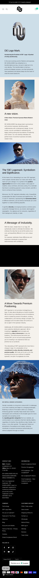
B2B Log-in (24, 525)
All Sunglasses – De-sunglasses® (27, 471)
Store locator (25, 509)
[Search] (7, 9)
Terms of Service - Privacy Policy (10, 530)
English (17, 559)
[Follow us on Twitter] (9, 547)
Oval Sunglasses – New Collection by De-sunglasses (28, 481)
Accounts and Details (8, 525)
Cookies (4, 534)
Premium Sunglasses (27, 467)
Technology (5, 506)
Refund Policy (25, 522)
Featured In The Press (8, 516)
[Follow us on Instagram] (13, 547)
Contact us (24, 516)
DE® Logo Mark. (7, 509)
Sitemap (23, 528)
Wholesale (24, 519)
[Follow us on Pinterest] (4, 552)
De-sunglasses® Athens (28, 475)
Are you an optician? (8, 512)
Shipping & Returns (27, 512)
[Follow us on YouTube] (9, 552)
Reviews (23, 532)
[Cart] (36, 9)
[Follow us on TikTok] (13, 552)
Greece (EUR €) (7, 559)
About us (5, 519)
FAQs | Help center (27, 506)
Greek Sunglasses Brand (28, 464)
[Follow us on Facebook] (4, 547)
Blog (3, 522)
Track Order (24, 535)
